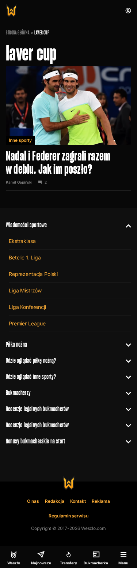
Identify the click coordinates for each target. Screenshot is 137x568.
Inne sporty (20, 140)
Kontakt (78, 501)
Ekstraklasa (22, 241)
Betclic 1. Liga (25, 257)
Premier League (27, 323)
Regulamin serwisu (68, 516)
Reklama (101, 501)
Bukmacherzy (18, 392)
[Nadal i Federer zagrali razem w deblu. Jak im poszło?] (68, 128)
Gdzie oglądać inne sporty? (31, 376)
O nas (33, 501)
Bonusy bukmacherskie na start (35, 441)
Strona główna (18, 32)
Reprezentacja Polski (33, 274)
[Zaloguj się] (128, 10)
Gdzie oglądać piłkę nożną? (31, 360)
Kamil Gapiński (19, 182)
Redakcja (54, 501)
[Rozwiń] (125, 225)
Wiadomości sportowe (26, 225)
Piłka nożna (16, 344)
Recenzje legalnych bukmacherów (37, 409)
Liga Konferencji (27, 307)
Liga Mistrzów (25, 290)
